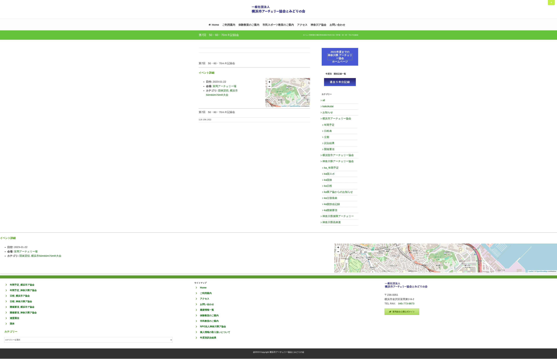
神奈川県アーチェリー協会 (338, 161)
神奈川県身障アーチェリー (338, 216)
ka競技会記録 (332, 204)
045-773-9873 (406, 303)
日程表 (328, 131)
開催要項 (329, 149)
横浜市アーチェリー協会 (336, 118)
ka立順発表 (330, 198)
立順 (326, 137)
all (323, 100)
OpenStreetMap (294, 106)
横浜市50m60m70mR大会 (46, 255)
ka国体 (328, 179)
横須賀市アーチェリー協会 (338, 155)
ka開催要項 (330, 210)
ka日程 (328, 185)
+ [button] (269, 82)
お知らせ (327, 112)
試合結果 (329, 143)
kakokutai (327, 106)
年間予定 (329, 124)
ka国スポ (329, 173)
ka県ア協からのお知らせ (338, 192)
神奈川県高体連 (331, 222)
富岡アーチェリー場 (224, 86)
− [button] (269, 86)
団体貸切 (223, 90)
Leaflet (284, 106)
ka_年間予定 (331, 167)
